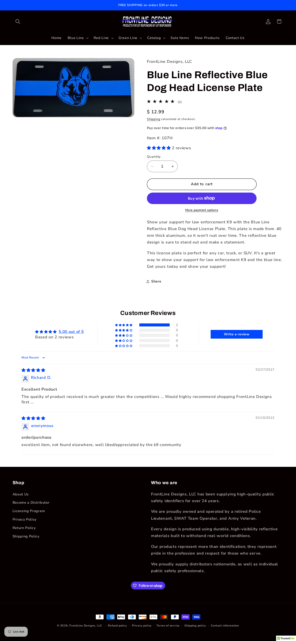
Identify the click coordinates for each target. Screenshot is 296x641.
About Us (21, 494)
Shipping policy (195, 625)
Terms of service (168, 625)
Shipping (153, 119)
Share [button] (156, 281)
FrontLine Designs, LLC (86, 625)
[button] (18, 21)
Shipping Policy (26, 536)
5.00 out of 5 (71, 331)
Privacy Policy (25, 519)
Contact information (225, 625)
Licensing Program (29, 511)
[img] (33, 370)
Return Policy (24, 528)
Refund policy (117, 625)
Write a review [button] (237, 334)
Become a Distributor (31, 502)
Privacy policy (142, 625)
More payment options (201, 210)
